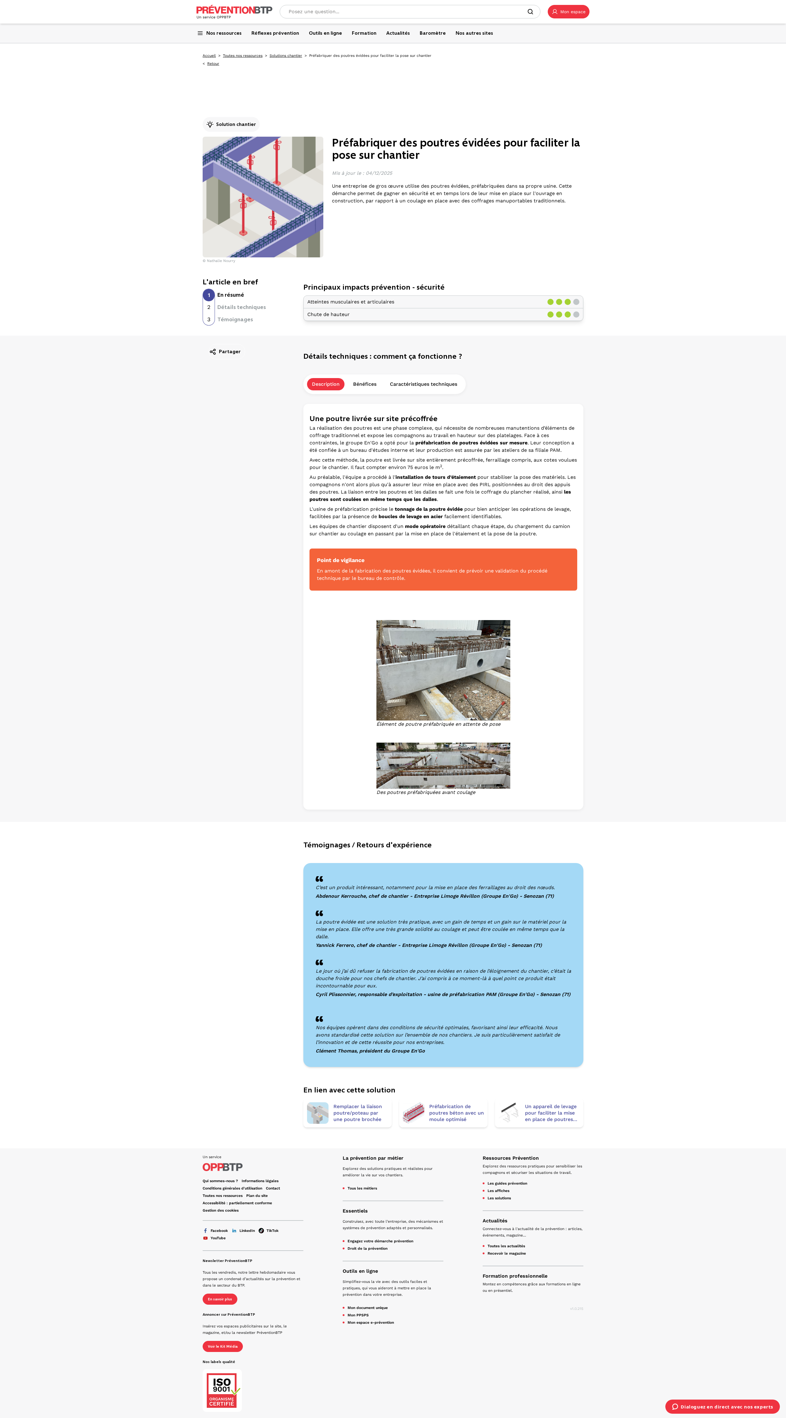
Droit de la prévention (367, 1248)
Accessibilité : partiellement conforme (237, 1203)
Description (326, 384)
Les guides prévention (507, 1183)
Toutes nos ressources (243, 55)
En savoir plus (220, 1299)
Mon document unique (368, 1308)
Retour (213, 63)
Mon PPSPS (358, 1315)
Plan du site (257, 1195)
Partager (230, 351)
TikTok (272, 1231)
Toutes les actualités (506, 1246)
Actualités (495, 1221)
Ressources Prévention (511, 1158)
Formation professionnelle (515, 1276)
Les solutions (499, 1198)
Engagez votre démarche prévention (380, 1241)
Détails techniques (241, 307)
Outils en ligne (360, 1271)
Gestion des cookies (221, 1210)
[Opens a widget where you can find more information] (722, 1407)
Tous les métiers (362, 1188)
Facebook (219, 1231)
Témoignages (235, 319)
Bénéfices (364, 384)
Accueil (209, 55)
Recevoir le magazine (507, 1253)
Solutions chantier (286, 55)
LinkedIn (247, 1231)
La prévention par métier (373, 1158)
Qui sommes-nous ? (220, 1181)
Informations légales (260, 1181)
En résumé (230, 295)
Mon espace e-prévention (371, 1322)
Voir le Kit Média (223, 1346)
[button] (569, 11)
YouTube (218, 1238)
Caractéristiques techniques (423, 384)
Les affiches (498, 1191)
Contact (273, 1188)
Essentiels (355, 1211)
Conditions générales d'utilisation (232, 1188)
